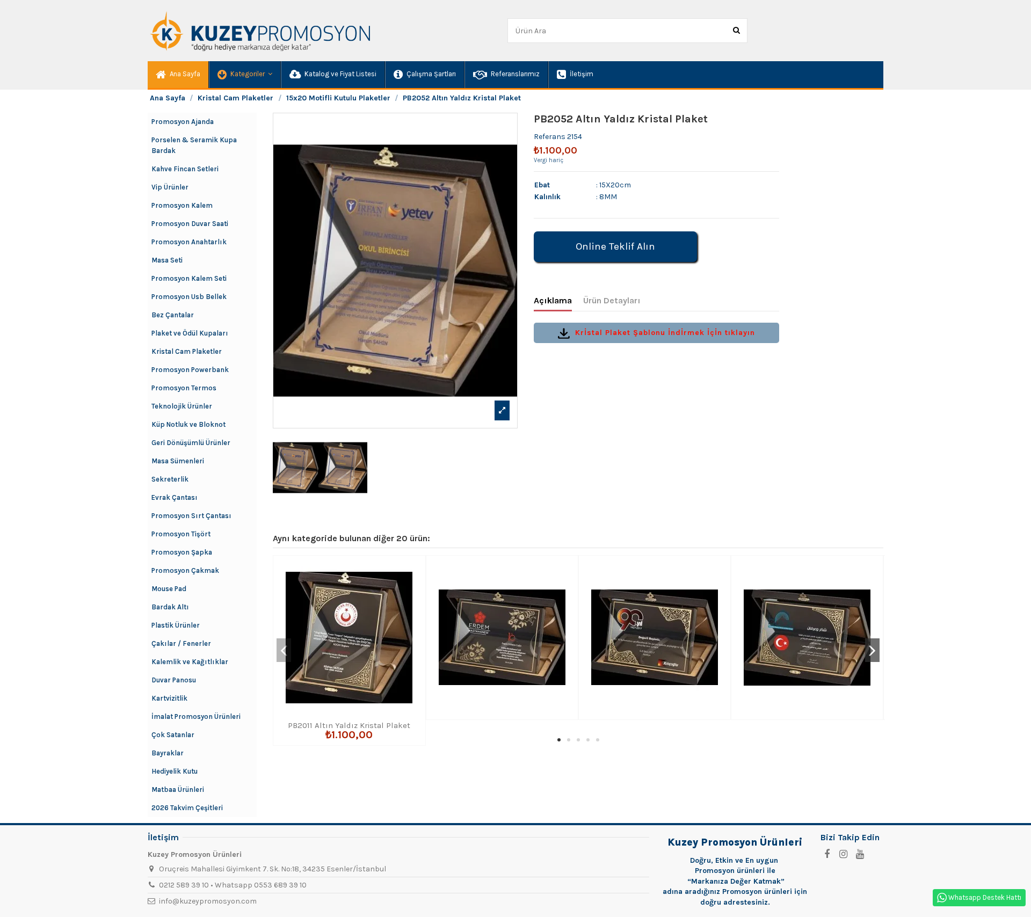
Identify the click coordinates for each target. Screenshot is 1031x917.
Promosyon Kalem (182, 205)
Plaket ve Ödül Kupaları (189, 333)
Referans (549, 136)
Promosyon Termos (183, 388)
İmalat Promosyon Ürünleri (196, 716)
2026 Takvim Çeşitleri (187, 808)
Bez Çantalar (172, 315)
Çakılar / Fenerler (181, 643)
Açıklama (553, 300)
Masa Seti (167, 260)
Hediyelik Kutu (174, 771)
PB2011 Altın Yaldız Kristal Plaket (349, 725)
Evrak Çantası (174, 497)
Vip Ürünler (169, 187)
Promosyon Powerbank (190, 370)
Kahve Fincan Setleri (185, 169)
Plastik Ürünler (175, 625)
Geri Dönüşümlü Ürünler (190, 443)
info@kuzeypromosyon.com (208, 901)
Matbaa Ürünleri (177, 789)
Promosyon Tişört (180, 534)
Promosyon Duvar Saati (189, 224)
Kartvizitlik (169, 698)
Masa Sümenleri (177, 461)
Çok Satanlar (172, 735)
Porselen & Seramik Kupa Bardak (194, 145)
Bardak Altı (170, 607)
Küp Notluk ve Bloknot (188, 424)
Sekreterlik (169, 479)
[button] (244, 74)
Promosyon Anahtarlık (189, 242)
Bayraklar (167, 753)
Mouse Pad (168, 589)
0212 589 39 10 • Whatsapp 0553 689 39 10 (233, 885)
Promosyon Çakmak (185, 570)
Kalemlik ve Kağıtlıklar (189, 662)
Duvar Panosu (173, 680)
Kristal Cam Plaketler (186, 351)
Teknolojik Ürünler (181, 406)
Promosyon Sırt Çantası (191, 516)
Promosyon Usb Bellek (189, 297)
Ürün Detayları (612, 300)
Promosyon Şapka (181, 552)
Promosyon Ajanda (182, 122)
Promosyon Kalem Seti (189, 278)
